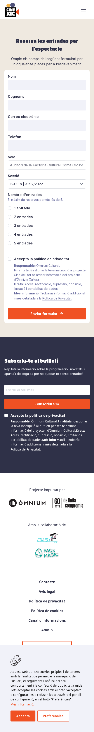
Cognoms (16, 96)
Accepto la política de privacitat (41, 259)
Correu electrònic (23, 116)
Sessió (13, 176)
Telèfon (14, 137)
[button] (83, 9)
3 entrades (23, 225)
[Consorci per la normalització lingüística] (47, 554)
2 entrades (23, 217)
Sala (11, 157)
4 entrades (23, 234)
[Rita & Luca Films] (47, 538)
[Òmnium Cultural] (47, 503)
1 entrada (22, 208)
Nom (12, 76)
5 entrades (23, 243)
